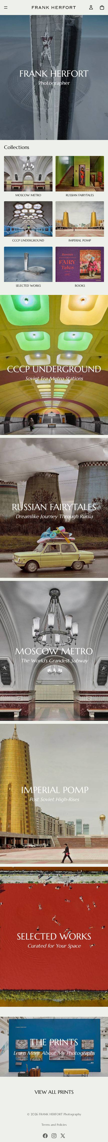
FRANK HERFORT (54, 73)
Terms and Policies (54, 1125)
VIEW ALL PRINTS (54, 1092)
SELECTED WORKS (54, 936)
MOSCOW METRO (54, 651)
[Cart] (101, 7)
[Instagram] (54, 1136)
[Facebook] (45, 1136)
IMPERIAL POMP (54, 790)
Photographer (54, 83)
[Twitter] (63, 1136)
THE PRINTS (54, 1042)
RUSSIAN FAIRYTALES (54, 507)
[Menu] (6, 7)
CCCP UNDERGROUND (54, 369)
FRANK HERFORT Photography (60, 1114)
